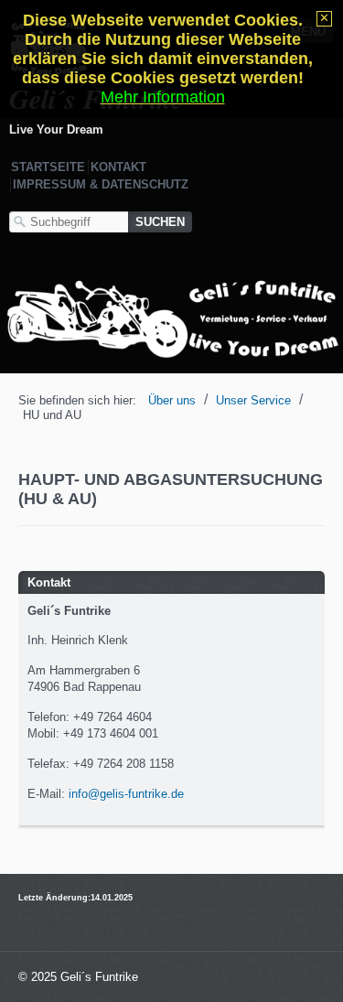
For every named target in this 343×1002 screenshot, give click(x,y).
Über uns (172, 400)
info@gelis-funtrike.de (126, 794)
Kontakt (118, 167)
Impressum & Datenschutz (100, 184)
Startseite (48, 167)
